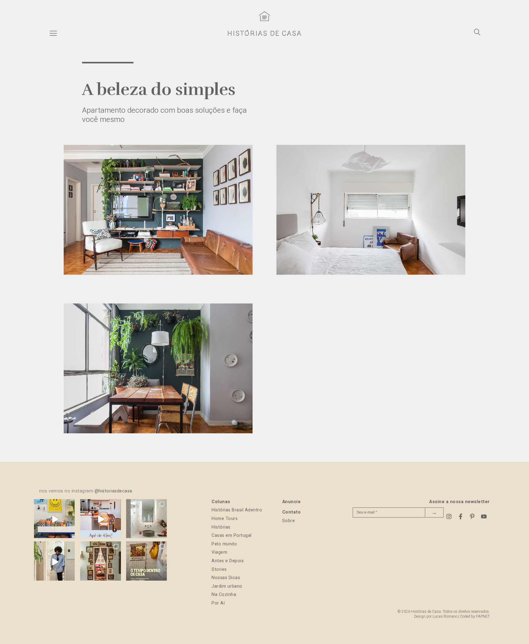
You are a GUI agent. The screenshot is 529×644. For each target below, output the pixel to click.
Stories (219, 569)
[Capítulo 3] (158, 431)
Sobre (288, 521)
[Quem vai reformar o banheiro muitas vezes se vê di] (146, 519)
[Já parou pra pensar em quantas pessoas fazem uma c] (54, 561)
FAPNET (483, 616)
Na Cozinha (224, 594)
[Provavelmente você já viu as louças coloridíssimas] (54, 519)
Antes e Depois (228, 561)
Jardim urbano (227, 586)
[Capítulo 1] (158, 273)
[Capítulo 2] (370, 273)
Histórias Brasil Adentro (237, 510)
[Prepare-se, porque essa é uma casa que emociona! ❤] (100, 561)
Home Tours (225, 518)
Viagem (219, 552)
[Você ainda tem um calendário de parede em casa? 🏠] (146, 561)
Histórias (221, 527)
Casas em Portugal (232, 535)
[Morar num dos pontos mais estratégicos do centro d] (100, 519)
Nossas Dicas (226, 577)
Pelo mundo (224, 544)
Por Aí (218, 603)
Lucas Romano (445, 616)
